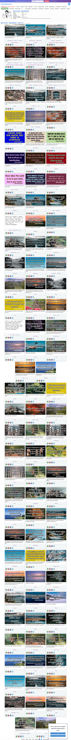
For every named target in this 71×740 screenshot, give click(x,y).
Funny (18, 6)
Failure (32, 127)
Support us (4, 6)
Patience (57, 8)
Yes (58, 733)
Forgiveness (35, 8)
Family (52, 8)
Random (12, 8)
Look (54, 42)
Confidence (14, 566)
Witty (22, 6)
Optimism (35, 85)
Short (57, 62)
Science (18, 334)
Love (26, 6)
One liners (61, 62)
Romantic (47, 8)
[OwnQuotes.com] (7, 3)
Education (63, 8)
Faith (47, 6)
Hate (35, 189)
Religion (58, 210)
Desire (42, 64)
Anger (14, 106)
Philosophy (52, 6)
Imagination (35, 545)
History (56, 503)
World (32, 64)
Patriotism (56, 440)
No (57, 735)
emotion (20, 40)
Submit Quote (5, 8)
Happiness (58, 6)
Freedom (30, 85)
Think (11, 64)
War (15, 503)
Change (53, 40)
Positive (15, 40)
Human (13, 42)
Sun (56, 64)
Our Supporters (12, 6)
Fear (37, 210)
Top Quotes (18, 8)
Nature (68, 8)
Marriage (41, 8)
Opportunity (38, 40)
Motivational (42, 62)
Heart (35, 294)
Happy (17, 64)
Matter (57, 42)
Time (60, 147)
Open (63, 42)
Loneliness (34, 106)
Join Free (46, 1)
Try (60, 42)
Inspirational (41, 6)
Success (64, 6)
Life (29, 64)
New (23, 8)
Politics (35, 461)
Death (14, 398)
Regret (35, 42)
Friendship (28, 8)
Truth (36, 6)
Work (39, 64)
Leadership (35, 503)
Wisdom (31, 6)
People (8, 64)
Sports (13, 334)
